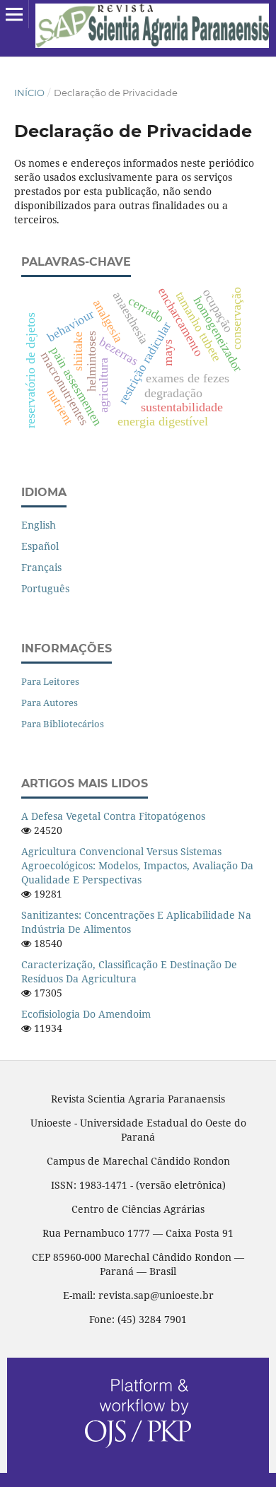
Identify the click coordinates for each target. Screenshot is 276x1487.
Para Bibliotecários (62, 723)
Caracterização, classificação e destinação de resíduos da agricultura (129, 971)
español (40, 546)
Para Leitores (50, 681)
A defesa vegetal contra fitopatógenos (113, 816)
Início (29, 92)
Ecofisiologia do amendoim (86, 1014)
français (41, 567)
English (38, 524)
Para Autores (49, 702)
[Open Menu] (14, 14)
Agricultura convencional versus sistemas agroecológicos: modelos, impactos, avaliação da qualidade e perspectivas (137, 865)
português (45, 588)
